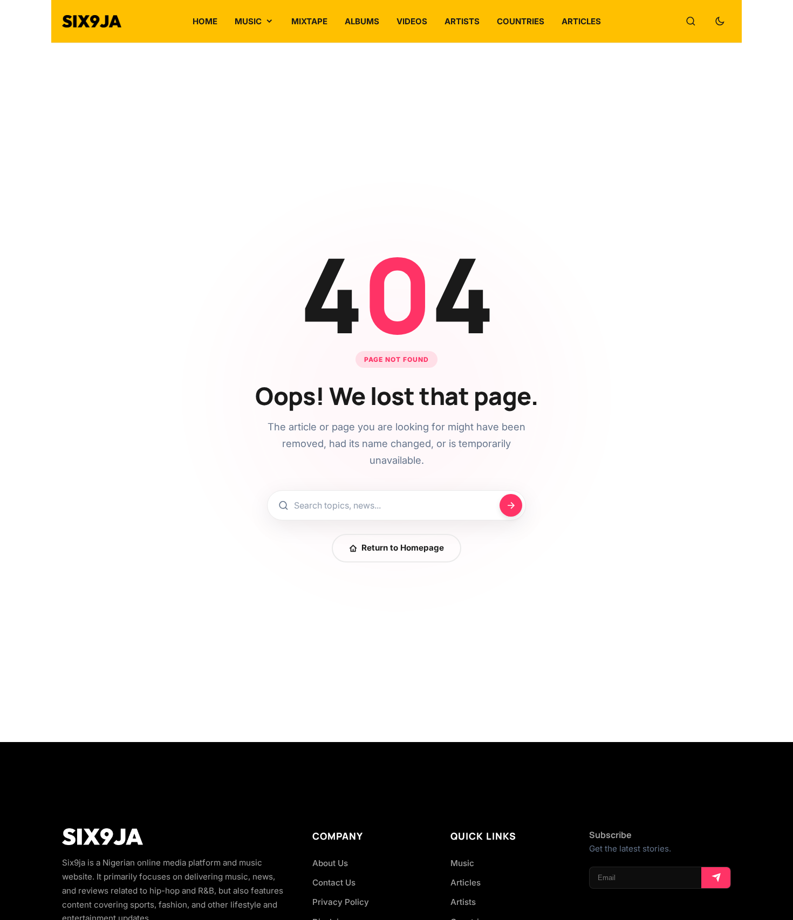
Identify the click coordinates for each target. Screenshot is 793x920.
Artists (463, 902)
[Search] (690, 21)
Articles (465, 882)
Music (462, 863)
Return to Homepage (402, 548)
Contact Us (334, 882)
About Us (330, 863)
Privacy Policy (340, 902)
